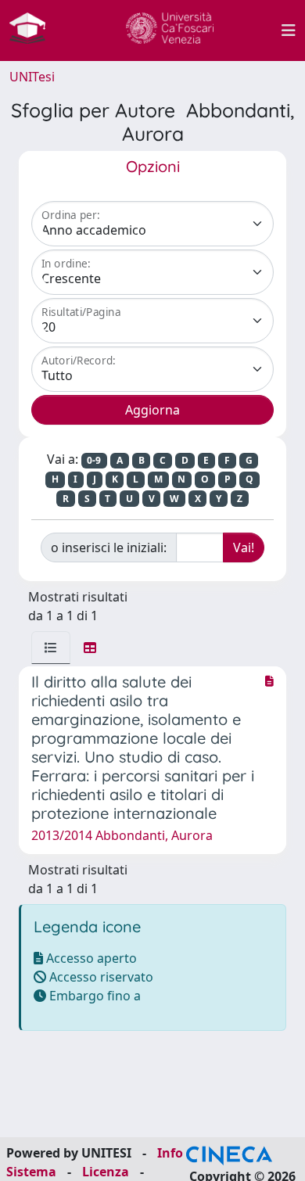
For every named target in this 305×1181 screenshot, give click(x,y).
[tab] (50, 647)
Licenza (105, 1171)
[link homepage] (33, 30)
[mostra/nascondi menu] (289, 30)
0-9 (94, 460)
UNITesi (32, 76)
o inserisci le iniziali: (109, 547)
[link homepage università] (169, 30)
